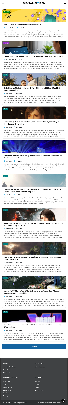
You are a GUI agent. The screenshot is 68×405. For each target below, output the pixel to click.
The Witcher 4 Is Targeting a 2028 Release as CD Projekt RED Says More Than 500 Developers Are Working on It (32, 190)
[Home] (34, 2)
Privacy (37, 387)
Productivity (6, 381)
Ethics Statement (40, 367)
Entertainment (7, 387)
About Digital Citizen (9, 367)
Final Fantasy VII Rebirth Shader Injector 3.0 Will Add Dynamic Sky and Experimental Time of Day (32, 123)
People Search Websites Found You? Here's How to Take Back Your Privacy (33, 56)
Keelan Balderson (11, 28)
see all (34, 346)
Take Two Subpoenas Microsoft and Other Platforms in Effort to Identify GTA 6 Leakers (32, 326)
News (4, 384)
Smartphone (7, 390)
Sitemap (37, 384)
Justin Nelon (9, 93)
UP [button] (63, 401)
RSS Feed (37, 381)
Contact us (6, 370)
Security (5, 396)
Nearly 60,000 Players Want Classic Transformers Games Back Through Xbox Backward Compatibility (32, 292)
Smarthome (6, 393)
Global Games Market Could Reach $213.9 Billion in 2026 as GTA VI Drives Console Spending (33, 89)
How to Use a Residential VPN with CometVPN (22, 25)
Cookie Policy (39, 390)
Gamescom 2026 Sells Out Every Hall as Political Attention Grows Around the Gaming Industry (33, 157)
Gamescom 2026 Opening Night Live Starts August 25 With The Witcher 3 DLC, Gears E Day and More (33, 224)
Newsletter (6, 373)
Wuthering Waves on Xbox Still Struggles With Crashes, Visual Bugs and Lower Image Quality (32, 258)
